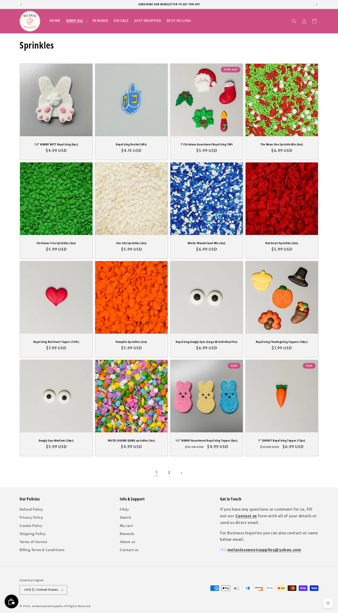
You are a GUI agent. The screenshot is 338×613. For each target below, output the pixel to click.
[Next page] (181, 473)
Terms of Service (33, 542)
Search (125, 517)
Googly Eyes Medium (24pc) (56, 440)
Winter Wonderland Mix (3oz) (207, 243)
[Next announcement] (317, 4)
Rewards (127, 534)
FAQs (124, 509)
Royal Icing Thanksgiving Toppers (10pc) (282, 342)
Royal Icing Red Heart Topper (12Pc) (56, 342)
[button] (76, 21)
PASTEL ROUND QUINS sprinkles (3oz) (131, 440)
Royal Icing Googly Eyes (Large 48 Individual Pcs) (206, 342)
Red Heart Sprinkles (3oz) (281, 243)
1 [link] (157, 472)
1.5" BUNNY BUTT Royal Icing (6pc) (56, 144)
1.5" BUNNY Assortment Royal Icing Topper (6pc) (206, 440)
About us (127, 542)
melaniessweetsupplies (47, 606)
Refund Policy (31, 509)
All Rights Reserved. (77, 606)
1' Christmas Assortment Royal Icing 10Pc (206, 144)
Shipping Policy (33, 534)
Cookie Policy (31, 525)
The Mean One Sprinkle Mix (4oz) (282, 144)
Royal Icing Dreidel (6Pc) (131, 144)
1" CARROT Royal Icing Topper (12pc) (281, 440)
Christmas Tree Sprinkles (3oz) (56, 243)
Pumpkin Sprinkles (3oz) (131, 342)
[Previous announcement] (21, 4)
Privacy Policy (31, 517)
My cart (126, 525)
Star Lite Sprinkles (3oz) (131, 243)
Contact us (129, 550)
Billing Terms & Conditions (42, 550)
